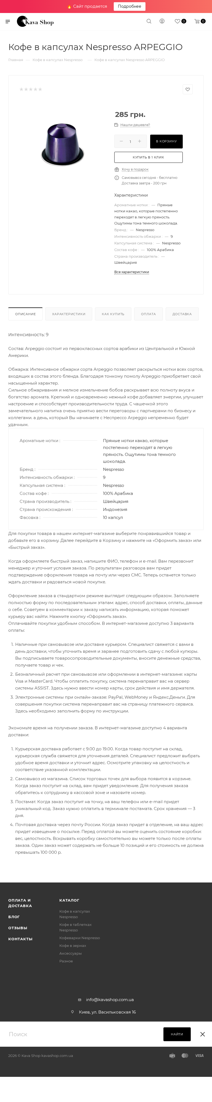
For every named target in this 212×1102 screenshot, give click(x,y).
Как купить (113, 314)
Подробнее (129, 6)
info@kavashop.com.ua (110, 999)
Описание (25, 314)
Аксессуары (70, 953)
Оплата (148, 314)
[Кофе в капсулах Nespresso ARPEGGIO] (62, 144)
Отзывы (17, 928)
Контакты (20, 939)
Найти (177, 1034)
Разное (66, 961)
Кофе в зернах (72, 945)
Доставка (182, 314)
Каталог (69, 900)
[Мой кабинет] (162, 21)
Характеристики (68, 314)
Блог (14, 917)
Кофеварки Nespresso (79, 938)
